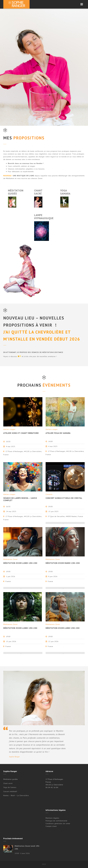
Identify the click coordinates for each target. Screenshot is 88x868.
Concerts (49, 494)
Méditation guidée (10, 779)
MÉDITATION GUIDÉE (15, 192)
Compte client (51, 826)
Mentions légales (52, 818)
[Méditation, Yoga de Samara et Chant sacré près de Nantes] (16, 4)
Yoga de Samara (9, 787)
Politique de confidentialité (56, 821)
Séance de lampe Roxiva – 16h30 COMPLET (20, 499)
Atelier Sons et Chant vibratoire (21, 433)
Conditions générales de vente (58, 823)
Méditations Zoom (10, 559)
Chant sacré (7, 783)
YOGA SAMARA (65, 192)
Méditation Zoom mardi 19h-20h (63, 563)
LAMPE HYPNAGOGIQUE (44, 216)
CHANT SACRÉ (38, 192)
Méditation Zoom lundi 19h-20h (20, 563)
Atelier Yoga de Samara (58, 433)
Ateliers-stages (9, 429)
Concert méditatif (10, 791)
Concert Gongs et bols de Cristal (64, 498)
